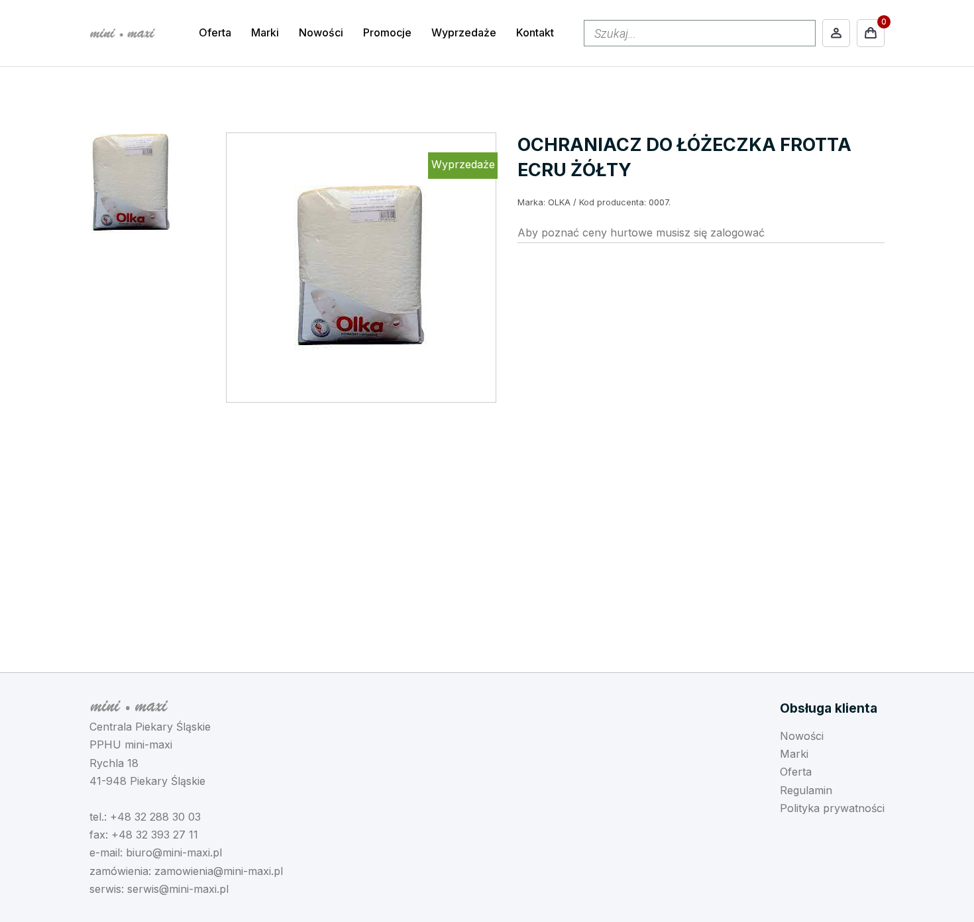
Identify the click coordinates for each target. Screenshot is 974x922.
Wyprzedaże (463, 32)
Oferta (215, 32)
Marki (265, 32)
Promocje (387, 32)
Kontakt (535, 32)
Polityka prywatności (832, 808)
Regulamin (806, 790)
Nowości (321, 32)
